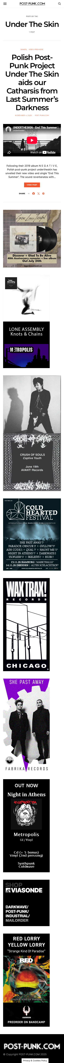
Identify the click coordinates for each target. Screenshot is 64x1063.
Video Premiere (36, 49)
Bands (24, 49)
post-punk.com (42, 115)
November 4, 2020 (23, 115)
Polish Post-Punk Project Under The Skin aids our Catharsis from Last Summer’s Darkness (32, 82)
